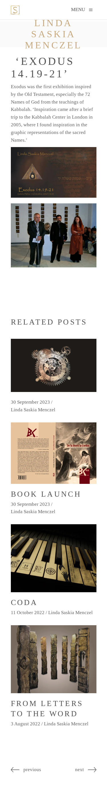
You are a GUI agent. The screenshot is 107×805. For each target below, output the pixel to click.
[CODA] (53, 558)
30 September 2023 (30, 402)
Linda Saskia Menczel (33, 409)
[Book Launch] (53, 453)
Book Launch (46, 494)
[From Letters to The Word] (53, 659)
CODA (24, 602)
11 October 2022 (28, 612)
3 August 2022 (25, 723)
